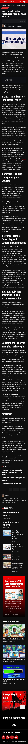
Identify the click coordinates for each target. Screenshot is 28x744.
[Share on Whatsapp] (17, 489)
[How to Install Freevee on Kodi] (7, 557)
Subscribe (22, 707)
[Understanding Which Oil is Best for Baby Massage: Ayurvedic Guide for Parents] (7, 565)
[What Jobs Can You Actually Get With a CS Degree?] (7, 547)
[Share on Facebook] (5, 21)
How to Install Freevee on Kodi (13, 483)
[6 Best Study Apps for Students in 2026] (14, 630)
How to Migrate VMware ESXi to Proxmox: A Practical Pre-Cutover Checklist (12, 472)
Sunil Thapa (7, 614)
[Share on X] (8, 21)
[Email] (10, 21)
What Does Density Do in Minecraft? (11, 514)
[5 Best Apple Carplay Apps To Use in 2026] (14, 651)
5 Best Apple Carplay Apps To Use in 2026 (14, 659)
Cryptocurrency (9, 578)
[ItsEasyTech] (9, 1)
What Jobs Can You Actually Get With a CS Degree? (14, 479)
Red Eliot (7, 24)
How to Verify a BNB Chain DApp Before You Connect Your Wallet (14, 583)
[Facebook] (3, 737)
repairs (24, 159)
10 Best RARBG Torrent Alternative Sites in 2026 (14, 680)
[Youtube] (16, 737)
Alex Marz (5, 641)
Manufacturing (6, 148)
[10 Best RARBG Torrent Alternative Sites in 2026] (14, 671)
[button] (3, 1)
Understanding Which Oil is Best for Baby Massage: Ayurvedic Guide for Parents (17, 566)
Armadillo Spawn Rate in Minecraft (11, 523)
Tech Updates (5, 8)
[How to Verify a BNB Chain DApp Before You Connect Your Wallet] (14, 594)
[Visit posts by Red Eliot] (3, 25)
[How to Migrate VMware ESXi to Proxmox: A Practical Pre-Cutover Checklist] (7, 533)
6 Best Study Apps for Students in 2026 (13, 639)
